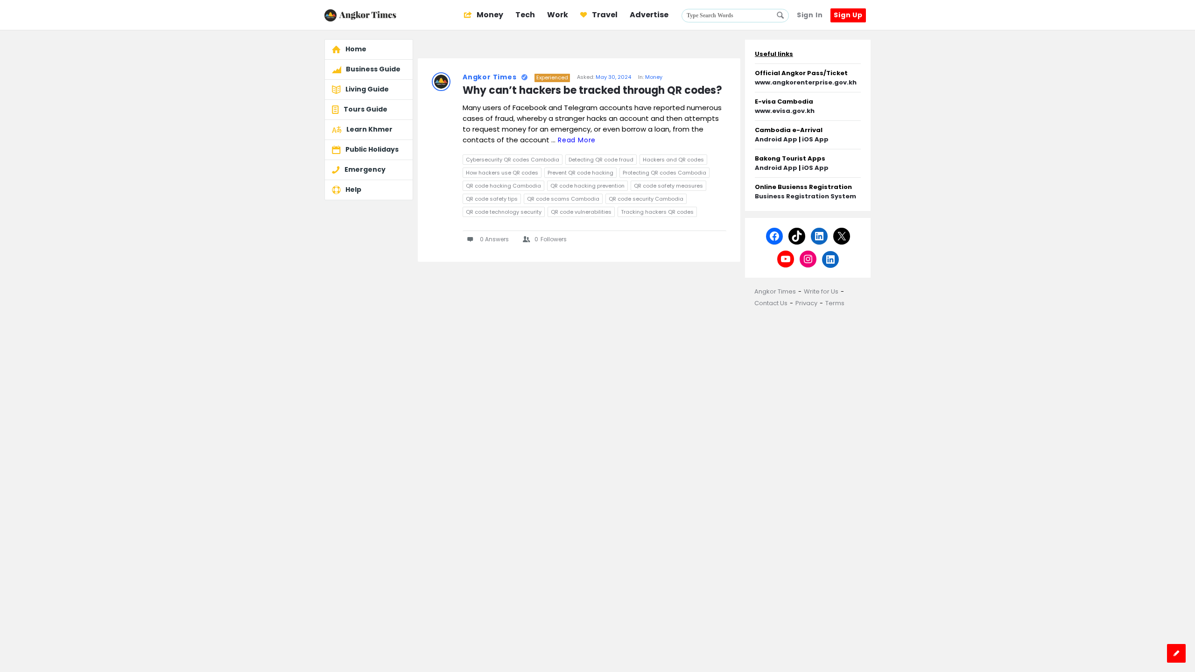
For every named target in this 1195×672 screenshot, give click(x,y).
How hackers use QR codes (502, 172)
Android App (776, 139)
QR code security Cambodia (646, 199)
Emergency (365, 169)
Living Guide (367, 89)
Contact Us (770, 303)
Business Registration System (805, 196)
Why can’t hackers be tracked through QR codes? (592, 91)
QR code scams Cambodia (563, 199)
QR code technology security (503, 212)
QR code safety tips (492, 199)
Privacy (806, 303)
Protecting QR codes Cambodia (664, 172)
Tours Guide (365, 109)
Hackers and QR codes (673, 159)
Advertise (649, 14)
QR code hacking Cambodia (503, 185)
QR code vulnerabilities (581, 212)
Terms (834, 303)
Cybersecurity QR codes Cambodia (512, 159)
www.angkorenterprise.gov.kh (806, 82)
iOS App (815, 139)
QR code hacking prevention (587, 185)
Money (489, 14)
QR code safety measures (668, 185)
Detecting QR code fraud (601, 159)
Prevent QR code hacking (580, 172)
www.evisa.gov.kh (785, 110)
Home (355, 49)
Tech (525, 14)
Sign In (810, 15)
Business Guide (373, 69)
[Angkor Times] (371, 15)
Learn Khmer (369, 129)
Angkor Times (490, 77)
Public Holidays (372, 149)
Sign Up (848, 15)
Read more (577, 140)
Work (557, 14)
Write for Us (821, 291)
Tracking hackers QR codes (657, 212)
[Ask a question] (1176, 653)
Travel (604, 14)
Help (353, 189)
